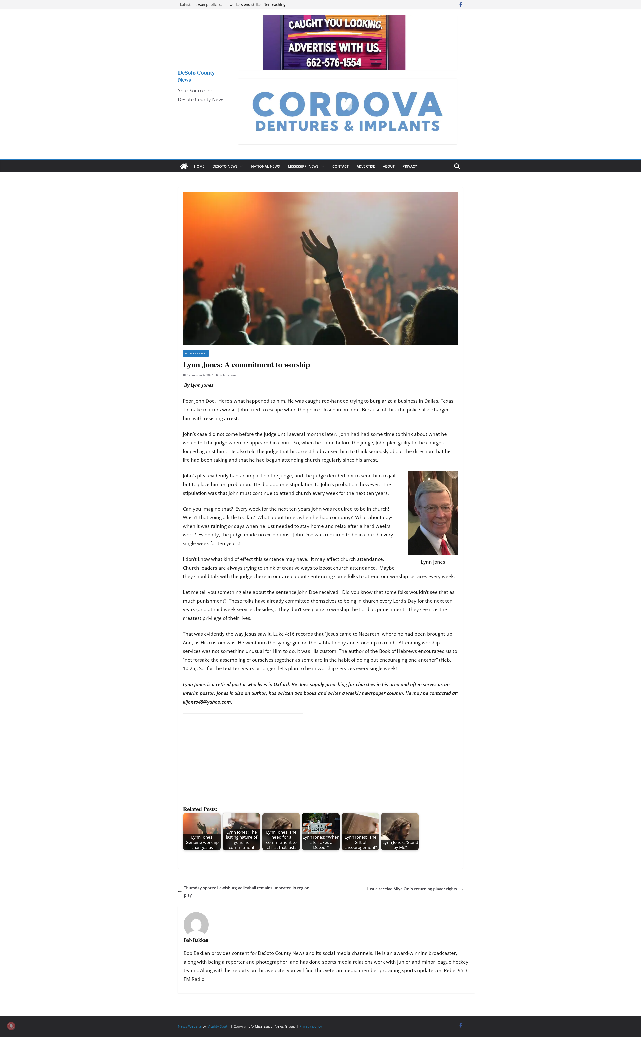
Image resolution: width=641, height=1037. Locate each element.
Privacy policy (310, 1026)
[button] (240, 166)
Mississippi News (303, 166)
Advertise (366, 166)
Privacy (410, 166)
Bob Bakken (227, 375)
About (389, 166)
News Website (190, 1026)
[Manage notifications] (11, 1026)
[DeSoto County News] (184, 166)
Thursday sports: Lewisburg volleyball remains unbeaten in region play (246, 891)
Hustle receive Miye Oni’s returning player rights (411, 889)
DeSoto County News (196, 76)
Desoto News (225, 166)
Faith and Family (196, 353)
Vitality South (219, 1026)
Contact (340, 166)
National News (265, 166)
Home (199, 166)
